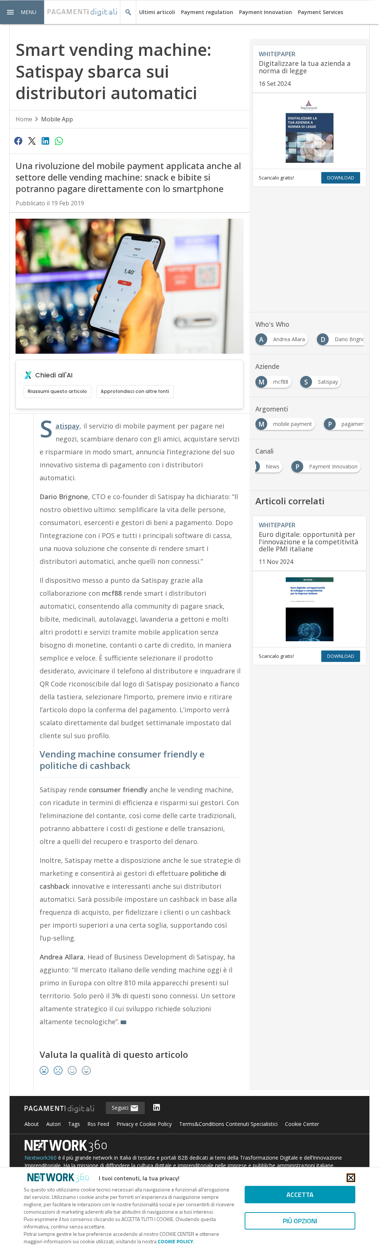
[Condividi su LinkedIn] (45, 140)
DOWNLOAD (340, 177)
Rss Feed (98, 1123)
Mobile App (57, 119)
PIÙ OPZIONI (300, 1221)
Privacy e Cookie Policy (144, 1123)
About (31, 1123)
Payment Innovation (265, 12)
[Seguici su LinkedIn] (156, 1108)
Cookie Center (302, 1123)
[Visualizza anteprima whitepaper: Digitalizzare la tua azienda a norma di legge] (309, 131)
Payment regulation (207, 12)
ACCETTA (299, 1195)
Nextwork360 (40, 1157)
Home (24, 119)
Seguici (121, 1107)
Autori (53, 1123)
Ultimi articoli (157, 12)
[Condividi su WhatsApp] (59, 140)
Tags (74, 1123)
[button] (22, 12)
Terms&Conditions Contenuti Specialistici (228, 1123)
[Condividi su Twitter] (32, 140)
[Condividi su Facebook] (18, 140)
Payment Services (320, 12)
